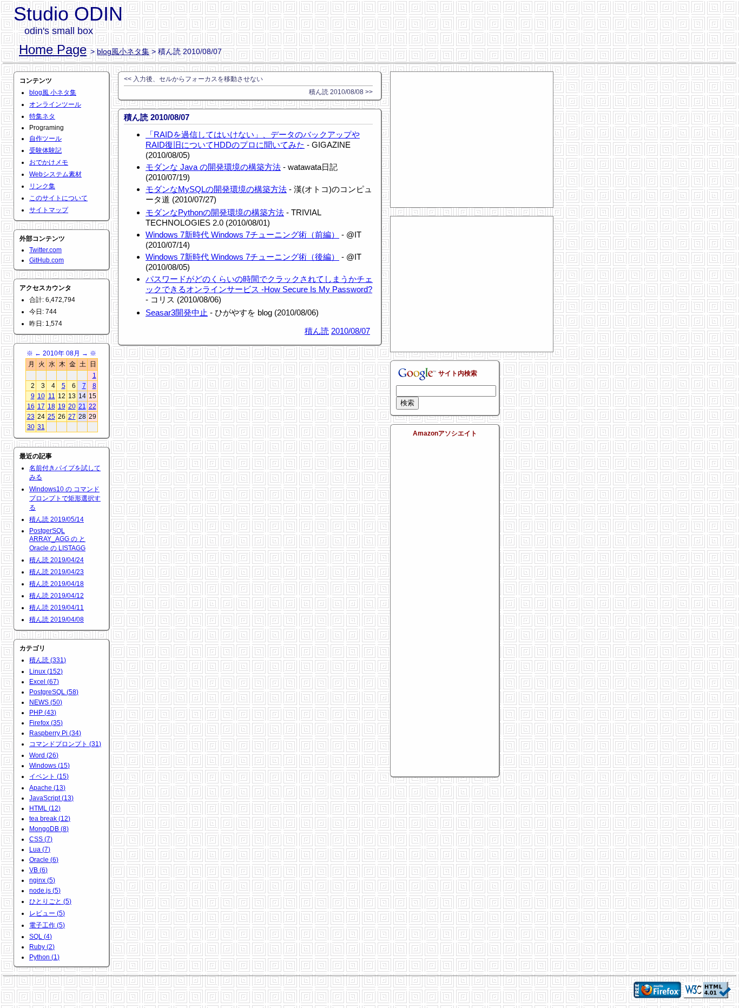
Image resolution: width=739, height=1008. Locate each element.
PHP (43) (42, 712)
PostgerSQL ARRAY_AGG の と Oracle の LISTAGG (57, 539)
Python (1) (44, 957)
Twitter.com (45, 250)
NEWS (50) (45, 702)
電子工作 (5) (47, 925)
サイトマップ (48, 210)
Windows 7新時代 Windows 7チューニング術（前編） (242, 234)
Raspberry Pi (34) (55, 733)
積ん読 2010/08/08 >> (341, 92)
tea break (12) (49, 818)
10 (41, 396)
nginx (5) (42, 880)
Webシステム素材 (55, 174)
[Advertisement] (472, 139)
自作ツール (45, 138)
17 (41, 406)
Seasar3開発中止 (177, 312)
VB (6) (38, 870)
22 (92, 406)
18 (51, 406)
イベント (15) (49, 776)
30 (31, 427)
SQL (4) (40, 936)
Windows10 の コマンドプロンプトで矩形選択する (65, 498)
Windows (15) (49, 765)
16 (31, 406)
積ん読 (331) (47, 660)
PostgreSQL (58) (53, 692)
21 (82, 406)
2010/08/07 (350, 330)
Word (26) (43, 755)
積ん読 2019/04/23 (56, 572)
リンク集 (42, 186)
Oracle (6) (43, 860)
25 (51, 416)
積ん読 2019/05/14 (56, 519)
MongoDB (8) (49, 829)
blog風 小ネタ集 (52, 92)
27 (72, 416)
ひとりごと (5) (50, 901)
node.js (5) (45, 890)
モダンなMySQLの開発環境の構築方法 (216, 189)
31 (41, 427)
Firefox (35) (46, 723)
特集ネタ (42, 116)
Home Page (53, 49)
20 (72, 406)
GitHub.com (46, 260)
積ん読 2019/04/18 (56, 584)
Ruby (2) (42, 947)
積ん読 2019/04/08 (56, 619)
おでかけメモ (48, 162)
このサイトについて (58, 198)
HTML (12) (45, 808)
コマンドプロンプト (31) (65, 744)
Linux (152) (46, 671)
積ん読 (317, 330)
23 (31, 416)
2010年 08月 (61, 353)
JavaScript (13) (51, 798)
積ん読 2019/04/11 (56, 607)
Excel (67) (44, 682)
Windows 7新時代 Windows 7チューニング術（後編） (242, 256)
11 (51, 396)
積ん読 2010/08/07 (156, 117)
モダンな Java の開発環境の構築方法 (213, 167)
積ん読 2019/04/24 (56, 560)
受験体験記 (45, 150)
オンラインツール (55, 104)
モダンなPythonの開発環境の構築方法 (215, 212)
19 (61, 406)
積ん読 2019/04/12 (56, 595)
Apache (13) (47, 788)
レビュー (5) (47, 913)
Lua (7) (39, 849)
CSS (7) (40, 839)
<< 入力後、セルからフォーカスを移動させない (193, 79)
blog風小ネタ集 (123, 51)
